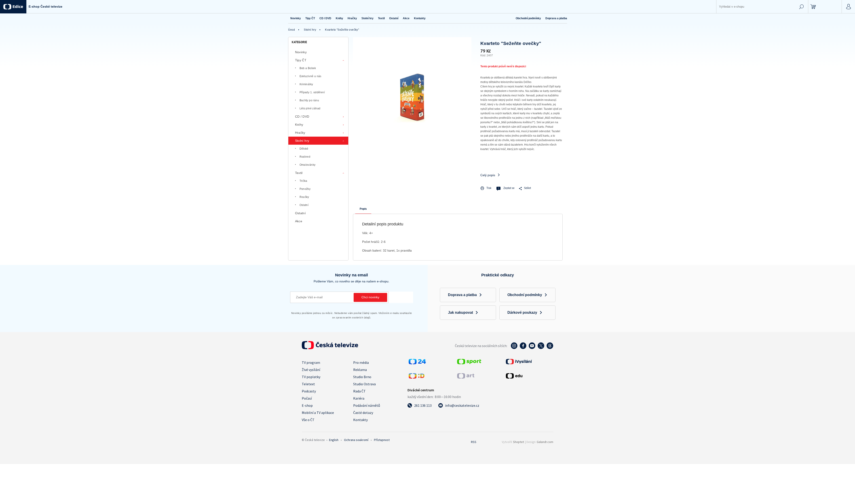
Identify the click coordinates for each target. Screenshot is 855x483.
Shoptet (518, 442)
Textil (299, 173)
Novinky (301, 52)
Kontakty (360, 419)
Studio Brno (362, 377)
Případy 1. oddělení (312, 92)
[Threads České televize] (549, 348)
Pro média (361, 362)
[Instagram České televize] (514, 348)
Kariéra (358, 398)
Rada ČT (359, 391)
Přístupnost (382, 440)
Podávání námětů (366, 405)
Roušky (304, 197)
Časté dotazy (363, 412)
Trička (303, 180)
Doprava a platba (556, 18)
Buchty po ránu (309, 100)
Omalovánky (308, 164)
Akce (298, 221)
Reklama (360, 369)
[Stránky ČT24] (417, 363)
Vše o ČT (308, 419)
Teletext (308, 384)
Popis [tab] (363, 208)
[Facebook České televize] (523, 348)
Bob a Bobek (308, 68)
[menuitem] (295, 18)
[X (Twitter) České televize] (541, 348)
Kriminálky (306, 84)
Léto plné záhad (310, 108)
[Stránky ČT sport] (469, 363)
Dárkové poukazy (522, 312)
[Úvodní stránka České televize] (330, 348)
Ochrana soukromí (356, 440)
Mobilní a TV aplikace (318, 412)
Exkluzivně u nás (310, 76)
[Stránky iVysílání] (529, 361)
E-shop (307, 405)
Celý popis (487, 175)
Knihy (299, 124)
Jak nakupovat (460, 312)
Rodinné (305, 156)
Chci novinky (370, 297)
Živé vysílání (311, 369)
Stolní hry (302, 140)
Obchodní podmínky (528, 18)
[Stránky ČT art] (465, 377)
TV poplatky (311, 377)
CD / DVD (302, 116)
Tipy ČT (301, 60)
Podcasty (309, 391)
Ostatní (304, 205)
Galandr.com (545, 442)
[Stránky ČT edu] (529, 376)
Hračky (300, 132)
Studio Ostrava (364, 384)
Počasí (307, 398)
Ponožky (305, 189)
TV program (311, 362)
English (333, 440)
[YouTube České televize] (532, 348)
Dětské (304, 148)
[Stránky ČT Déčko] (416, 377)
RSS (473, 442)
